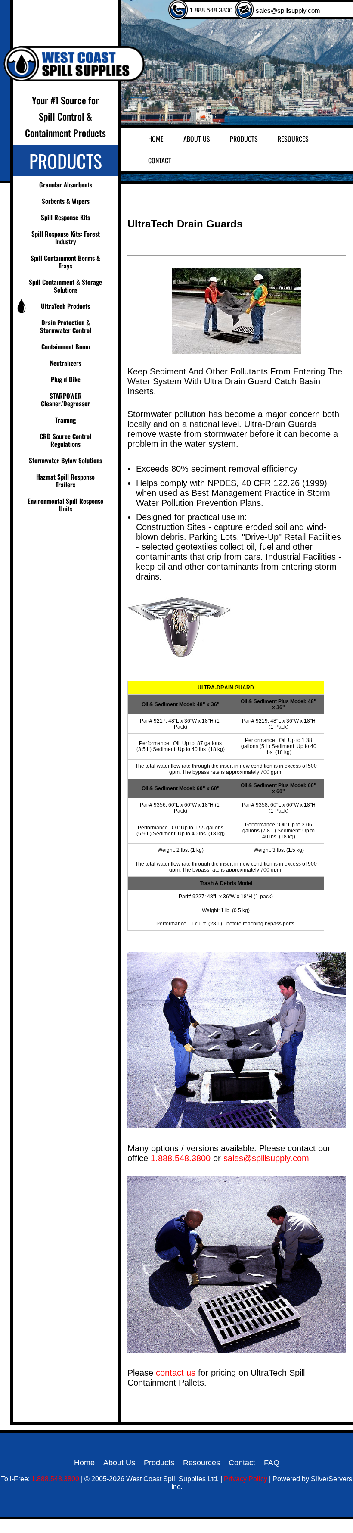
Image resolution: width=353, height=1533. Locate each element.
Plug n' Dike (66, 379)
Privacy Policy (245, 1479)
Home (156, 139)
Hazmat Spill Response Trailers (65, 480)
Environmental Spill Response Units (65, 504)
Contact (159, 160)
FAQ (271, 1462)
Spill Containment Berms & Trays (65, 261)
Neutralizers (65, 363)
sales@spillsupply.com (287, 10)
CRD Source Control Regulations (65, 440)
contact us (175, 1372)
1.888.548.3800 (210, 10)
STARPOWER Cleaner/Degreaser (65, 399)
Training (65, 419)
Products (244, 139)
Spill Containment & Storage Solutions (65, 285)
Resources (293, 139)
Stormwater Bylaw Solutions (65, 460)
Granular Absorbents (65, 184)
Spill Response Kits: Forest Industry (65, 237)
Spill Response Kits (65, 217)
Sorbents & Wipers (66, 201)
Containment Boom (65, 346)
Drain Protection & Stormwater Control (65, 326)
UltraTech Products (65, 306)
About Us (196, 139)
